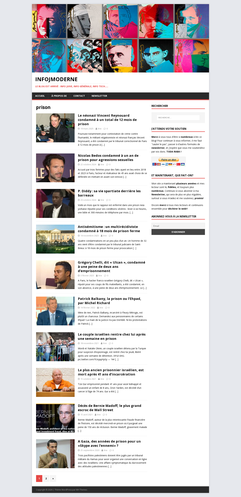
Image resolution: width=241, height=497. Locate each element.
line (99, 128)
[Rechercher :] (178, 117)
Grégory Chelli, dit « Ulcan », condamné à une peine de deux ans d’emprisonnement (111, 266)
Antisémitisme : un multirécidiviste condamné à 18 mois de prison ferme (109, 228)
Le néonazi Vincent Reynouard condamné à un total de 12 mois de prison (107, 119)
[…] (103, 144)
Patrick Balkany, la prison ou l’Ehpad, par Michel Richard (109, 300)
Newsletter (99, 95)
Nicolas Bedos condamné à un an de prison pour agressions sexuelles (108, 157)
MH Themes (81, 489)
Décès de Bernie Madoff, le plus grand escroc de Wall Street (109, 407)
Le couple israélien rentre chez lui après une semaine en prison (112, 336)
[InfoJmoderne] (120, 70)
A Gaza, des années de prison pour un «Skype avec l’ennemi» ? (109, 443)
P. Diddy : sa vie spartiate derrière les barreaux (109, 193)
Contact (79, 95)
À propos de (59, 95)
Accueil (40, 95)
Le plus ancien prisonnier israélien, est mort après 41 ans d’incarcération (111, 372)
